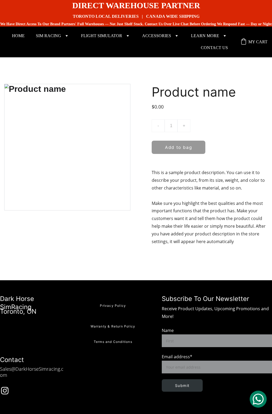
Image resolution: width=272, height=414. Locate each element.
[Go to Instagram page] (4, 390)
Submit (182, 385)
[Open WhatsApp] (258, 399)
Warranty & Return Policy (113, 326)
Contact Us (214, 47)
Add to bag (178, 147)
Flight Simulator (101, 35)
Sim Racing (48, 35)
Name (168, 330)
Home (18, 35)
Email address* (177, 357)
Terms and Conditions (113, 342)
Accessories (156, 35)
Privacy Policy (113, 306)
